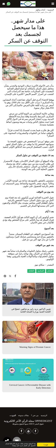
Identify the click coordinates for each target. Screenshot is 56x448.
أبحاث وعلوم (40, 10)
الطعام (31, 271)
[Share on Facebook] (15, 276)
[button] (52, 3)
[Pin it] (4, 276)
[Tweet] (10, 276)
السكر (49, 271)
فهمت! (46, 444)
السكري (41, 271)
